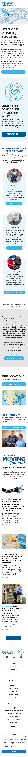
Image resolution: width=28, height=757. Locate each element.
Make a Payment (14, 688)
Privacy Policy (17, 755)
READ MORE (5, 527)
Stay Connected (14, 680)
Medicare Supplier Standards (14, 710)
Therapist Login (14, 694)
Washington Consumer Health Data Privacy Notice (14, 725)
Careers (14, 666)
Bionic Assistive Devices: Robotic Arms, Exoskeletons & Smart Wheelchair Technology (13, 506)
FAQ (14, 678)
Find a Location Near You (13, 72)
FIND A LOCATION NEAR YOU (14, 384)
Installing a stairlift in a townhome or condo (13, 611)
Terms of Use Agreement (14, 713)
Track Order (14, 691)
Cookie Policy (10, 755)
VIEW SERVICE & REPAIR (14, 292)
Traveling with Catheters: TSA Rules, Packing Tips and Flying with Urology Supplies (13, 558)
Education (6, 499)
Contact (14, 697)
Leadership (14, 669)
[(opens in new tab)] (14, 92)
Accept (14, 751)
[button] (25, 736)
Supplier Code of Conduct (14, 703)
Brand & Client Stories (14, 672)
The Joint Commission (14, 675)
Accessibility (6, 606)
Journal (14, 734)
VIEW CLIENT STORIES (14, 358)
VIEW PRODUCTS (14, 203)
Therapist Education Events (14, 700)
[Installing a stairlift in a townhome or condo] (14, 594)
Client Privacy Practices (14, 719)
